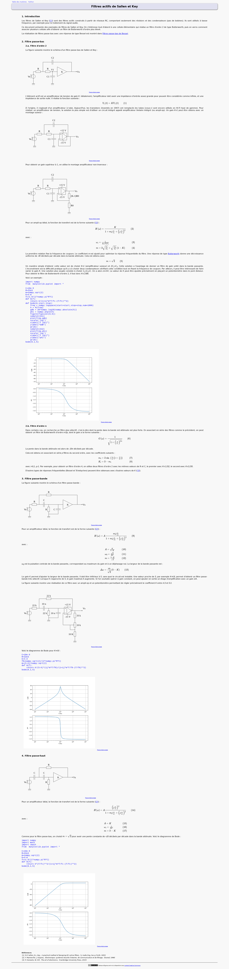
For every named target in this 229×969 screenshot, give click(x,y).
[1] (51, 21)
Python (31, 2)
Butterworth (173, 254)
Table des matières (19, 2)
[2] (96, 223)
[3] (138, 470)
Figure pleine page (94, 92)
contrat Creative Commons (132, 965)
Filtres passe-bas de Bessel (115, 33)
